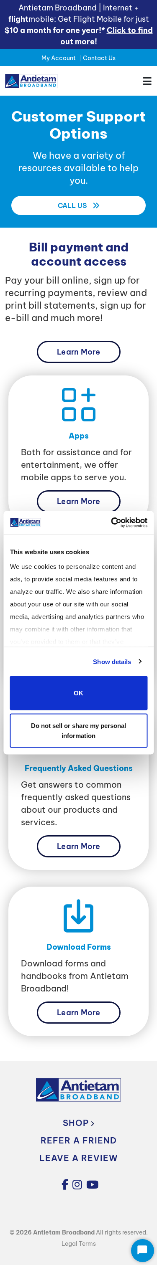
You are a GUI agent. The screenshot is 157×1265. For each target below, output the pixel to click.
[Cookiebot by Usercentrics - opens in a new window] (111, 522)
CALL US (73, 205)
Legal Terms (79, 1243)
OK (78, 693)
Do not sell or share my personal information (78, 730)
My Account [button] (58, 58)
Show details (112, 661)
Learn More (78, 352)
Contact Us (99, 58)
